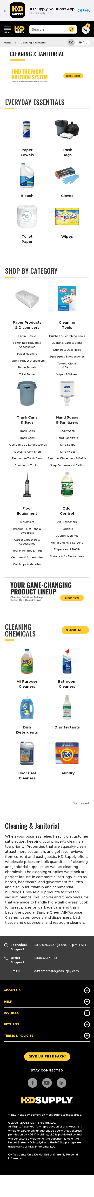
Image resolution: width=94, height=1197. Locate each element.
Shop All (75, 630)
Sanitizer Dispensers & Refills (67, 458)
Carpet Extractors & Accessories (27, 542)
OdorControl (67, 511)
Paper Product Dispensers (27, 360)
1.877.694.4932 (45, 945)
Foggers (67, 529)
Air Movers (27, 522)
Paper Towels (27, 367)
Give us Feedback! (47, 1056)
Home (7, 42)
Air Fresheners (67, 522)
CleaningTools (67, 325)
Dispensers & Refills (67, 549)
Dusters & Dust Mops (67, 349)
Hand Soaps (67, 444)
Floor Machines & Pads (27, 550)
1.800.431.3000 (45, 958)
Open (84, 10)
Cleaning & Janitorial (33, 42)
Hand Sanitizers (67, 438)
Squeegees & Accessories (67, 356)
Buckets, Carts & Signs (67, 342)
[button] (71, 29)
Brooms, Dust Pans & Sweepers (27, 531)
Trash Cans (27, 438)
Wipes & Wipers (67, 374)
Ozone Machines (67, 535)
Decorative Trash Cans (27, 458)
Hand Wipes (67, 451)
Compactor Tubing (27, 465)
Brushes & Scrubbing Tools (67, 336)
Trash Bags (27, 431)
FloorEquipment (27, 511)
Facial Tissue (27, 336)
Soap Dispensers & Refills (67, 465)
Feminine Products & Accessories (27, 345)
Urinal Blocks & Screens (67, 542)
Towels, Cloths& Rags (67, 365)
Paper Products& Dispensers (27, 325)
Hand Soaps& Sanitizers (67, 420)
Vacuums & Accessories (27, 557)
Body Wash (67, 431)
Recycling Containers (27, 451)
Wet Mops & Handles (27, 564)
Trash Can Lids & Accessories (27, 444)
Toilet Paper (27, 374)
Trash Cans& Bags (27, 420)
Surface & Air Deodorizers (67, 556)
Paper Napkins (27, 353)
